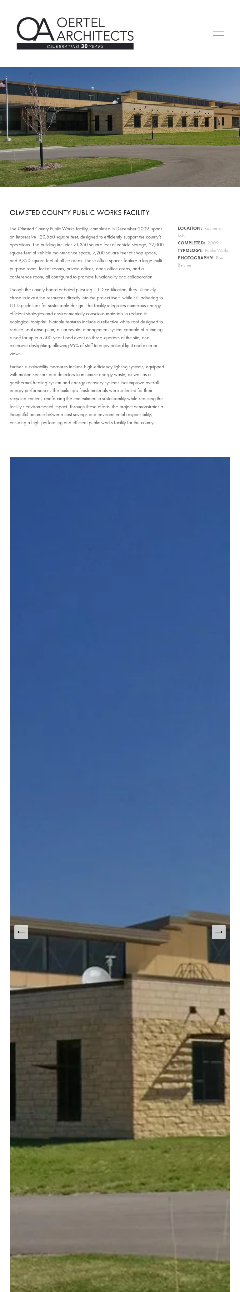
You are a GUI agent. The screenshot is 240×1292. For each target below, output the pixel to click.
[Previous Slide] (21, 932)
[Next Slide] (219, 932)
